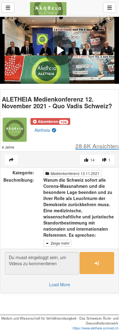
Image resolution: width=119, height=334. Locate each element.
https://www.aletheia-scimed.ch (95, 327)
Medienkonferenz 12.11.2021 (74, 173)
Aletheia (42, 130)
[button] (50, 121)
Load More (59, 284)
